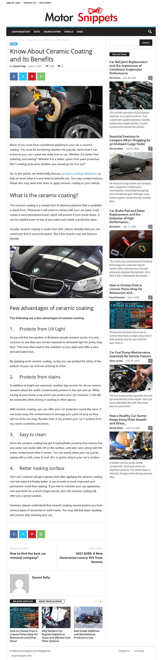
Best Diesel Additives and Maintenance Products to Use (86, 634)
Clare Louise (116, 360)
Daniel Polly (19, 66)
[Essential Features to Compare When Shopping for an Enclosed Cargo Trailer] (131, 166)
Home (12, 39)
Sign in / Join (13, 2)
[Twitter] (23, 76)
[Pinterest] (32, 76)
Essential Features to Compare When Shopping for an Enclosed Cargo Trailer (130, 140)
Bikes (80, 31)
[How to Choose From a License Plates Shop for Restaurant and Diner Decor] (24, 617)
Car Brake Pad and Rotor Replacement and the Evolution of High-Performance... (127, 216)
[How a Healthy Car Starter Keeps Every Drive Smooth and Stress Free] (131, 445)
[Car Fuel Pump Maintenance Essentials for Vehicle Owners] (131, 378)
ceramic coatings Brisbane (79, 173)
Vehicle (68, 31)
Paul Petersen (117, 297)
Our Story (45, 2)
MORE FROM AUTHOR (50, 601)
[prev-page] (96, 601)
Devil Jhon (114, 77)
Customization (21, 31)
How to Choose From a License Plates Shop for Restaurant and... (125, 289)
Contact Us (30, 2)
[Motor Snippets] (81, 16)
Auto (37, 31)
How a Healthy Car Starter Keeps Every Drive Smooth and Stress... (128, 419)
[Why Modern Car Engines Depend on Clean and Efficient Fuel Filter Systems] (56, 617)
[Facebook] (14, 76)
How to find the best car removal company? (28, 555)
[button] (149, 31)
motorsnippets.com (22, 655)
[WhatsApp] (41, 76)
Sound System (52, 31)
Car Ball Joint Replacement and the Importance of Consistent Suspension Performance (128, 67)
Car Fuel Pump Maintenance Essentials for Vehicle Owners (130, 354)
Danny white (116, 148)
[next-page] (101, 601)
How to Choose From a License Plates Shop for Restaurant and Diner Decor (24, 636)
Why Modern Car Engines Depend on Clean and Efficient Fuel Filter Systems (56, 636)
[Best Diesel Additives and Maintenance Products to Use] (88, 617)
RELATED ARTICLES (23, 601)
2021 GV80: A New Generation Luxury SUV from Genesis (81, 557)
